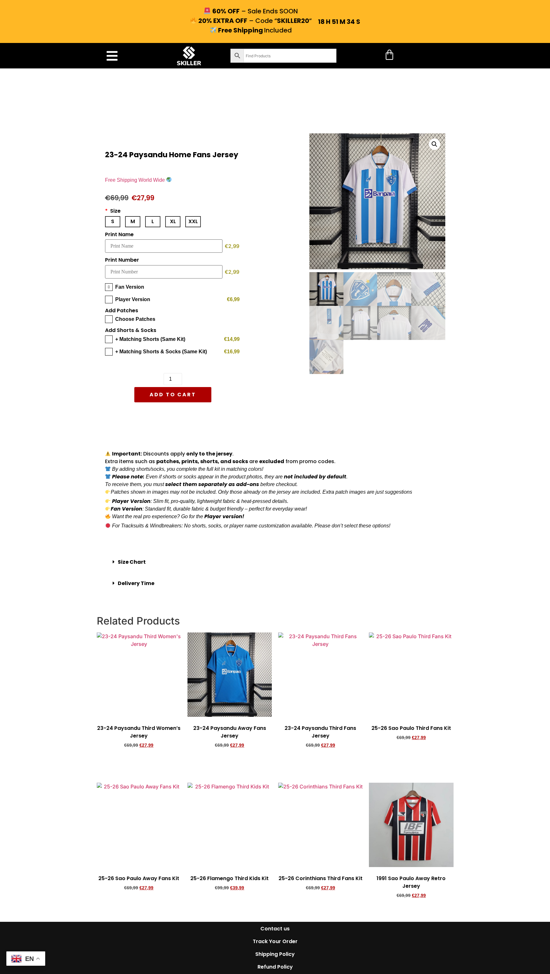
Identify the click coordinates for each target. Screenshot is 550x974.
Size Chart (132, 562)
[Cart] (389, 54)
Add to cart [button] (139, 763)
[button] (111, 56)
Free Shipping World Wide (135, 180)
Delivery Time (136, 583)
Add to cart (173, 394)
